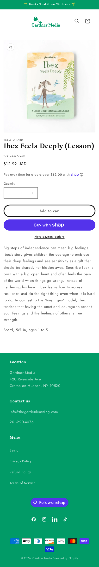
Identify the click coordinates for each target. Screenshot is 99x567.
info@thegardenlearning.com (34, 411)
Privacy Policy (20, 461)
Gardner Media (42, 558)
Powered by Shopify (65, 558)
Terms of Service (23, 482)
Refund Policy (20, 472)
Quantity (9, 183)
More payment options (50, 236)
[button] (9, 21)
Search (15, 450)
